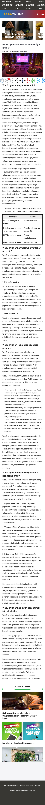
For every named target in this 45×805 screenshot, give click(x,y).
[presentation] (3, 30)
